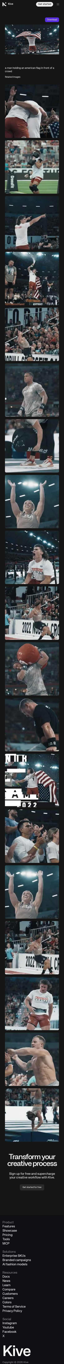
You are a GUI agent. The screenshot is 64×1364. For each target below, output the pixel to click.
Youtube (8, 1327)
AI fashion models (14, 1264)
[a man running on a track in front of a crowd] (32, 613)
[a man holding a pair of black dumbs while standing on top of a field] (32, 167)
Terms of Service (14, 1306)
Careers (8, 1298)
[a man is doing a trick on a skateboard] (32, 445)
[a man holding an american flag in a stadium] (32, 780)
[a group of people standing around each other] (32, 111)
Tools (6, 1239)
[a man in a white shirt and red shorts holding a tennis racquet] (32, 557)
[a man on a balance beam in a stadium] (32, 724)
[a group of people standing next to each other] (32, 836)
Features (8, 1226)
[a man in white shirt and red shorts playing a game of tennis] (32, 222)
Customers (10, 1294)
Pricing (7, 1235)
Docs (6, 1276)
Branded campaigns (16, 1260)
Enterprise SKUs (13, 1256)
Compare (8, 1289)
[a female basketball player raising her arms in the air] (32, 501)
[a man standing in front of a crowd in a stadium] (32, 390)
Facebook (9, 1332)
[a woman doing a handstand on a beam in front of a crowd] (32, 1115)
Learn (6, 1285)
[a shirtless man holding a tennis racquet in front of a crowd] (32, 1059)
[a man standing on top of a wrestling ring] (32, 947)
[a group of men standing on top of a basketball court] (32, 278)
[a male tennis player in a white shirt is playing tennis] (32, 334)
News (6, 1281)
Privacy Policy (12, 1311)
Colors (6, 1302)
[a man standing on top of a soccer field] (32, 1003)
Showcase (9, 1230)
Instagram (9, 1323)
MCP (5, 1243)
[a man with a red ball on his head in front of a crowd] (32, 669)
